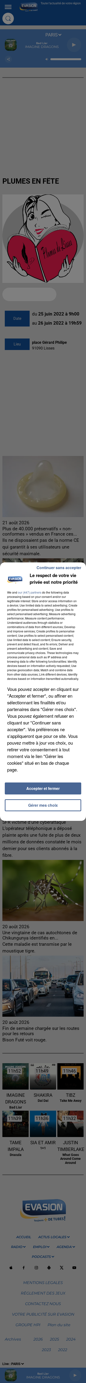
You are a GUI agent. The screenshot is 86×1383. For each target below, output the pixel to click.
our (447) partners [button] (29, 592)
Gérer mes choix (43, 805)
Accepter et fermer (43, 788)
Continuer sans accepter (59, 567)
